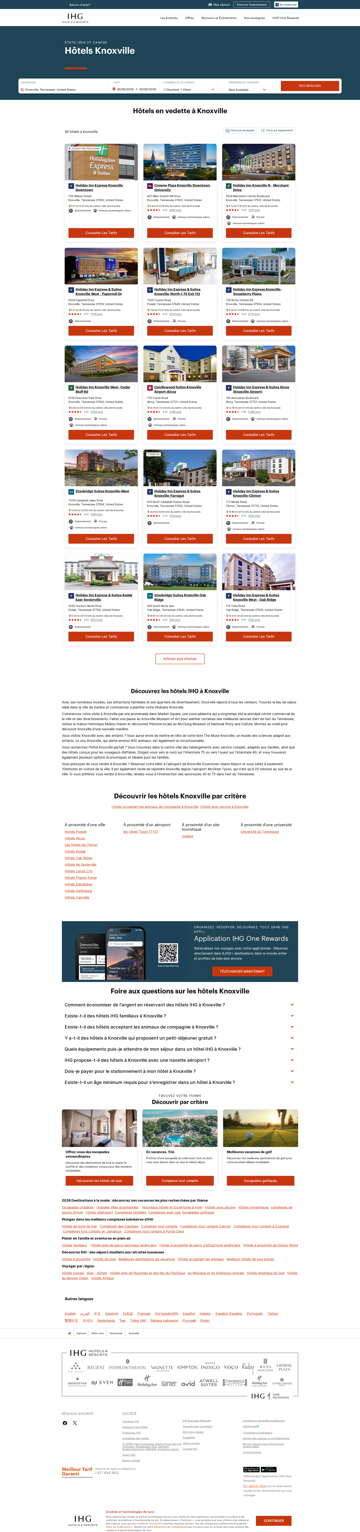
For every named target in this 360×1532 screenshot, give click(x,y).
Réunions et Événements (219, 18)
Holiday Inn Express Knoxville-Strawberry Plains (257, 292)
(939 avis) (174, 619)
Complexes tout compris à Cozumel (261, 1226)
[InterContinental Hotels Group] (75, 18)
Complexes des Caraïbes (119, 1226)
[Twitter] (75, 1423)
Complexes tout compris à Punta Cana (154, 1231)
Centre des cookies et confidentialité (266, 1438)
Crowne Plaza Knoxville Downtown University (182, 188)
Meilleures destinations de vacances (146, 1259)
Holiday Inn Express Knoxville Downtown (99, 188)
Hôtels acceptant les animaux (201, 1259)
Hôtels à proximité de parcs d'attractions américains (199, 1245)
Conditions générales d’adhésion (264, 1420)
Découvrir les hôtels (135, 1427)
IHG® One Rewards (285, 18)
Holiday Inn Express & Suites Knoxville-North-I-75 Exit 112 (177, 292)
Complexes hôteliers (130, 1212)
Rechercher (310, 85)
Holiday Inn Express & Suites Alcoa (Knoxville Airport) (261, 389)
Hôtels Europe (73, 1273)
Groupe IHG (190, 1449)
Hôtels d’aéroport (99, 1212)
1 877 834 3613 (107, 1472)
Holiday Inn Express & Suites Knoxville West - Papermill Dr (99, 292)
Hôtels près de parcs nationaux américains (124, 1245)
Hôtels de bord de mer (79, 1226)
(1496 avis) (254, 411)
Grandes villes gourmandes (117, 1207)
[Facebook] (66, 1423)
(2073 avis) (175, 314)
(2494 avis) (97, 411)
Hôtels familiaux (74, 1245)
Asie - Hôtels (97, 1273)
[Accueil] (69, 1333)
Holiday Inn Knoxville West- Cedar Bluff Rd (103, 389)
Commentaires (252, 1452)
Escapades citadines (78, 1207)
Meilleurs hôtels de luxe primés (250, 1259)
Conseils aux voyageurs (198, 1426)
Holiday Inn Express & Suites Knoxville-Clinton (256, 493)
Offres (189, 18)
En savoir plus (255, 1485)
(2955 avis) (175, 210)
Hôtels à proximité (76, 1259)
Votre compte (191, 1443)
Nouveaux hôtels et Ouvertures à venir (172, 1207)
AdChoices (250, 1426)
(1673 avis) (175, 515)
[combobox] (65, 89)
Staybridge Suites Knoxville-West (102, 491)
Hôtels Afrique (102, 1278)
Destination (28, 82)
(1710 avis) (254, 314)
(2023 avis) (254, 515)
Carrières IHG (130, 1421)
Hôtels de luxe (104, 1259)
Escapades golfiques (198, 1212)
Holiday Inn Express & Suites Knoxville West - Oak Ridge (256, 597)
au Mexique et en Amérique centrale (216, 1273)
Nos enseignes (254, 18)
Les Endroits (169, 18)
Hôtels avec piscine (220, 1207)
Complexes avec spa (164, 1212)
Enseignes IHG (131, 1432)
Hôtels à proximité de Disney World (270, 1245)
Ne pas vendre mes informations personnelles (263, 1445)
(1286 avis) (176, 411)
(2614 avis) (97, 619)
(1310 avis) (254, 210)
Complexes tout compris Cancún (205, 1226)
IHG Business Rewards (197, 1420)
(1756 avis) (96, 314)
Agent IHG (129, 1455)
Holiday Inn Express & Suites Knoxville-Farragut (177, 493)
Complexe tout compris (159, 1226)
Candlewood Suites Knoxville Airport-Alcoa (177, 389)
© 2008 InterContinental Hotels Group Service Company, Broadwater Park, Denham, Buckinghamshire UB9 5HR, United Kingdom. (152, 1446)
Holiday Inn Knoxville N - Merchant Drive (261, 188)
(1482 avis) (97, 514)
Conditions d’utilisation (257, 1432)
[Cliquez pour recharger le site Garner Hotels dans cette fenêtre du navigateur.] (169, 1382)
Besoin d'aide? (80, 4)
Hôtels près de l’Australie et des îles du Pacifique (147, 1273)
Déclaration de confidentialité (170, 1526)
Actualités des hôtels (135, 1438)
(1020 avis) (254, 619)
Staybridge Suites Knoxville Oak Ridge (180, 597)
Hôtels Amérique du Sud (265, 1273)
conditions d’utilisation (149, 1523)
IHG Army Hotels (193, 1432)
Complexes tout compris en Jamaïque (92, 1231)
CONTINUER (274, 1520)
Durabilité (189, 1437)
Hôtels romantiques (253, 1207)
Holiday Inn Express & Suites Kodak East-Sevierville (104, 597)
